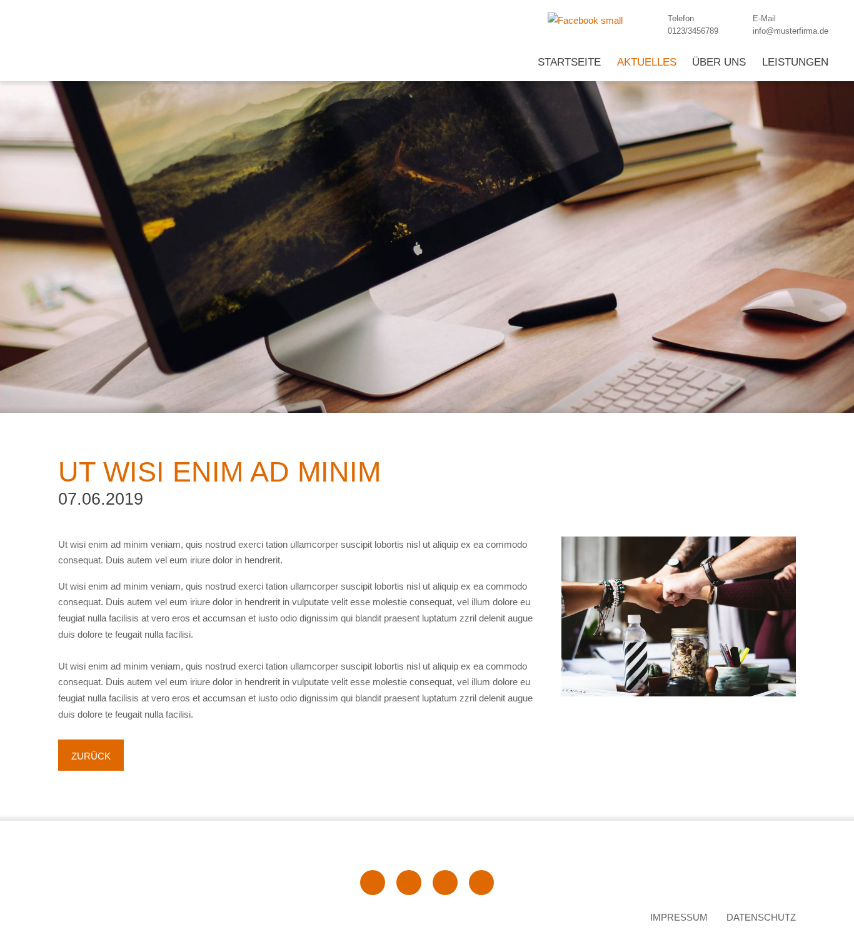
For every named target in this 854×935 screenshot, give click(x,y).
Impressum (679, 917)
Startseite (569, 62)
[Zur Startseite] (168, 882)
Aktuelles (646, 62)
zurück (91, 756)
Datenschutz (761, 917)
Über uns (719, 62)
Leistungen (795, 62)
